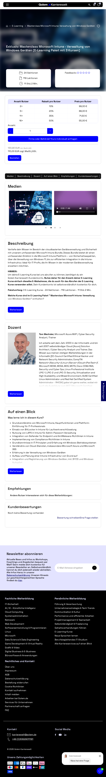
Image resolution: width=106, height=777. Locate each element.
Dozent (37, 176)
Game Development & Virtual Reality (24, 643)
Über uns (9, 666)
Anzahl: (11, 125)
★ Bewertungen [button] (103, 391)
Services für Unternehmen (19, 702)
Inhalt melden (12, 694)
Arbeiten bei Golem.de (16, 698)
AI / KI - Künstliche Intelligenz (20, 608)
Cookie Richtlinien (14, 686)
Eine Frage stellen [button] (89, 518)
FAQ (7, 710)
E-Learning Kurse (63, 631)
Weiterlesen (16, 309)
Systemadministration (16, 615)
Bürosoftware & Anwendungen (21, 655)
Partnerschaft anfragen (17, 706)
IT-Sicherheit (11, 604)
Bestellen (53, 544)
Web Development (14, 623)
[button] (77, 72)
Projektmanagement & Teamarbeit (72, 619)
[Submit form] (94, 568)
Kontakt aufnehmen (15, 690)
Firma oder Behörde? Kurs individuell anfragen (53, 138)
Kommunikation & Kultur (67, 611)
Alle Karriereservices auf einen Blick (73, 643)
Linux (8, 631)
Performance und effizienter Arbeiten (74, 615)
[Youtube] (60, 734)
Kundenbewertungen (88, 176)
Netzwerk (10, 619)
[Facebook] (55, 734)
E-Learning (17, 25)
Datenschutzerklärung (18, 575)
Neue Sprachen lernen (66, 635)
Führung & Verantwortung (68, 604)
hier (20, 580)
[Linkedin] (65, 734)
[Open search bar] (89, 4)
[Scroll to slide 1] (51, 227)
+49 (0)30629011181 (22, 739)
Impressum (10, 670)
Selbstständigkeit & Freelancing (71, 623)
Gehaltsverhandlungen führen (70, 627)
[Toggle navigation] (7, 4)
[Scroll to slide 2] (54, 227)
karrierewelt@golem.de (24, 734)
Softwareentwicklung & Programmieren (25, 627)
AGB (7, 674)
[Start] (7, 26)
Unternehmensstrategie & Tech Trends (75, 608)
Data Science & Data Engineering (22, 639)
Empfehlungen (68, 176)
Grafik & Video (12, 647)
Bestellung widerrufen (16, 682)
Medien (10, 176)
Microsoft (10, 635)
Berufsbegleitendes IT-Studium (71, 639)
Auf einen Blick (51, 176)
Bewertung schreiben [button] (68, 518)
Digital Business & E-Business (20, 651)
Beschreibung (23, 176)
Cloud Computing (14, 611)
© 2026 (19, 749)
